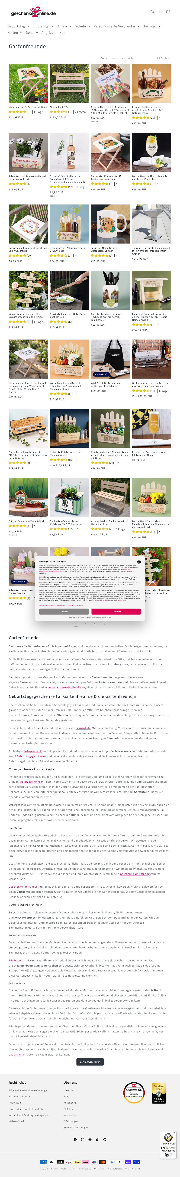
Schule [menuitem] (80, 26)
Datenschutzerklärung (80, 1169)
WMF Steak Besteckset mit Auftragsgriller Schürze (106, 384)
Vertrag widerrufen (90, 1061)
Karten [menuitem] (13, 32)
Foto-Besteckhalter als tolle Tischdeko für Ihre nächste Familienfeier (107, 317)
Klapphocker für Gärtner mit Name (28, 107)
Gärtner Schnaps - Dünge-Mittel (26, 521)
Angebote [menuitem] (49, 32)
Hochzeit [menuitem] (150, 26)
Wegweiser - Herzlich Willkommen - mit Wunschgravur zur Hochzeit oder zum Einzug (151, 593)
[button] (152, 11)
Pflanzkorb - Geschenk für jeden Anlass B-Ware (27, 592)
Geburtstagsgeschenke (31, 756)
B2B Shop (69, 1109)
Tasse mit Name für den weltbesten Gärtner (104, 249)
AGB (127, 1169)
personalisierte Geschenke (64, 687)
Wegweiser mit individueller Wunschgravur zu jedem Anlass (26, 315)
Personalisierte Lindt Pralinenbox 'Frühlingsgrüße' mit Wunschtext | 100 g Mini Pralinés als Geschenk (110, 110)
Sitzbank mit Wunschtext (64, 107)
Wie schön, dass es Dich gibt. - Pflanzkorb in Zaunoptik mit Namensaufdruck (67, 386)
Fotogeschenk (33, 751)
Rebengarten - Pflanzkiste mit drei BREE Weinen (69, 249)
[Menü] (174, 1133)
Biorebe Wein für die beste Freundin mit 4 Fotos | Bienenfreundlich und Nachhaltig (68, 179)
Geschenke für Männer (23, 886)
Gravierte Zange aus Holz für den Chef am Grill (68, 315)
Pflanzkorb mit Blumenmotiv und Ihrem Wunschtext (27, 178)
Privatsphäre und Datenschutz (26, 1109)
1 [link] (75, 624)
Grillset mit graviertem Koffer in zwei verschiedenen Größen (150, 384)
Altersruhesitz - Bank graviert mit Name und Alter (109, 523)
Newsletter (70, 1115)
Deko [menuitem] (30, 32)
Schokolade (83, 728)
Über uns (69, 1090)
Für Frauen (15, 960)
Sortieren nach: (109, 58)
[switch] (168, 1155)
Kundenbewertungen (76, 1127)
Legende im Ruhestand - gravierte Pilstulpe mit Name (151, 453)
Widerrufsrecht (17, 1121)
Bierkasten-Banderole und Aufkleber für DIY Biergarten (66, 523)
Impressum (15, 1102)
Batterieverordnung (20, 1096)
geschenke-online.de (56, 1169)
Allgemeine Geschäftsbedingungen (29, 1090)
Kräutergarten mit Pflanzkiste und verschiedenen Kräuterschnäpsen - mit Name (110, 455)
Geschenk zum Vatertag (135, 874)
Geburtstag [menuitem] (16, 26)
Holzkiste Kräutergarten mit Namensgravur (65, 453)
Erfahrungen (71, 1121)
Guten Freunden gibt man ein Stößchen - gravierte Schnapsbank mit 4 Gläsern (28, 455)
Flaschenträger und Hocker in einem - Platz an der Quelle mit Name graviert (149, 317)
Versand (136, 1169)
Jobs (66, 1096)
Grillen (18, 1054)
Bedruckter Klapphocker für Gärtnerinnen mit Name (107, 178)
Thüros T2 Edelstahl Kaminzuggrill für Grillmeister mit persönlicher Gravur (151, 251)
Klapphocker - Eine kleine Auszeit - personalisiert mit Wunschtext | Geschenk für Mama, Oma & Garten (28, 387)
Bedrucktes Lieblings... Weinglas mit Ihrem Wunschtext (150, 178)
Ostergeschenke (30, 781)
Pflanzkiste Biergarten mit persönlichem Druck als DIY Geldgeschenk (147, 110)
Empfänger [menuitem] (41, 26)
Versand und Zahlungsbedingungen (29, 1115)
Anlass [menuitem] (62, 26)
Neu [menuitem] (62, 32)
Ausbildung (70, 1102)
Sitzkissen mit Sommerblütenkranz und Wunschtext (28, 249)
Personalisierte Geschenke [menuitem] (114, 26)
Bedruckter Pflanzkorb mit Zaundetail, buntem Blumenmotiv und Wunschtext (150, 524)
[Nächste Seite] (104, 624)
